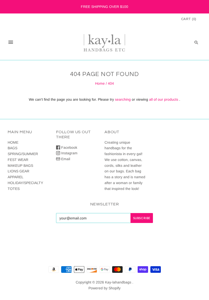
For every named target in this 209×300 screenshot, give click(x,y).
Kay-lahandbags (118, 282)
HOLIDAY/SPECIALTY (25, 183)
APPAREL (15, 177)
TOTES (14, 189)
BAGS (12, 148)
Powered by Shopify (104, 288)
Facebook (68, 147)
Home (100, 83)
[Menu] (11, 42)
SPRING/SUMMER (23, 154)
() (188, 19)
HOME (13, 142)
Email (65, 159)
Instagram (68, 153)
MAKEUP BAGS (20, 165)
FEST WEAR (18, 160)
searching (123, 99)
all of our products (163, 99)
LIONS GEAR (18, 171)
